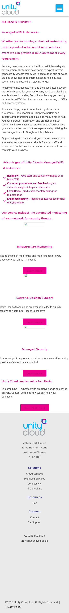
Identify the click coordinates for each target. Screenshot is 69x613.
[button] (59, 8)
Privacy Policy (13, 607)
